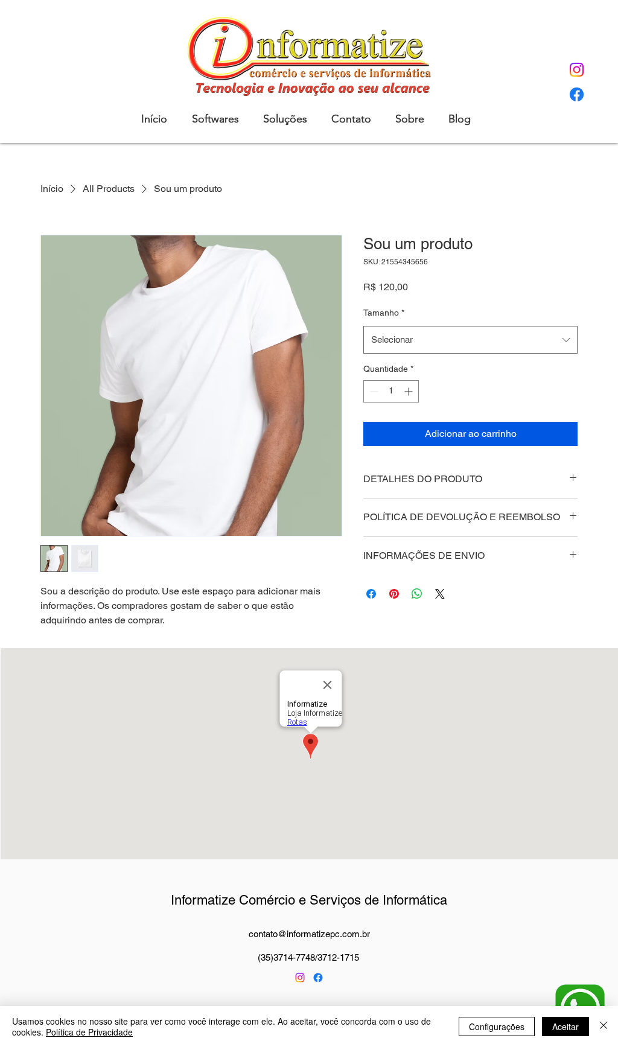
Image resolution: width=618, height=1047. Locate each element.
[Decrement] (372, 391)
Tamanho (383, 312)
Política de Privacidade (89, 1032)
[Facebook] (576, 94)
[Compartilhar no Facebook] (371, 594)
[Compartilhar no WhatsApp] (417, 594)
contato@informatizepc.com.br (309, 934)
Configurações (496, 1026)
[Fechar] (603, 1026)
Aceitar (565, 1026)
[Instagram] (576, 69)
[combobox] (470, 340)
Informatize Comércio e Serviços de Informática (309, 900)
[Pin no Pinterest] (394, 594)
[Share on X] (440, 594)
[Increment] (409, 391)
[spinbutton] (391, 391)
